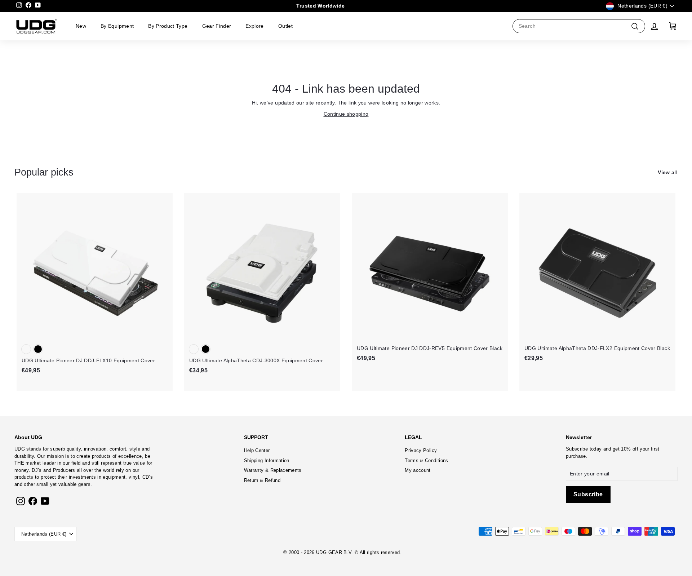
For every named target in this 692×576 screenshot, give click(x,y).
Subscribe (577, 449)
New (81, 26)
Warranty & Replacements (273, 470)
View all (668, 172)
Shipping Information (266, 460)
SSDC (352, 560)
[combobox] (579, 26)
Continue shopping (346, 114)
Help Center (257, 450)
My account (418, 470)
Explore (254, 26)
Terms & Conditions (426, 460)
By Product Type (167, 26)
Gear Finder (216, 26)
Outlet (285, 26)
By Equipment (117, 26)
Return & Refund (262, 480)
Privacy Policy (421, 450)
